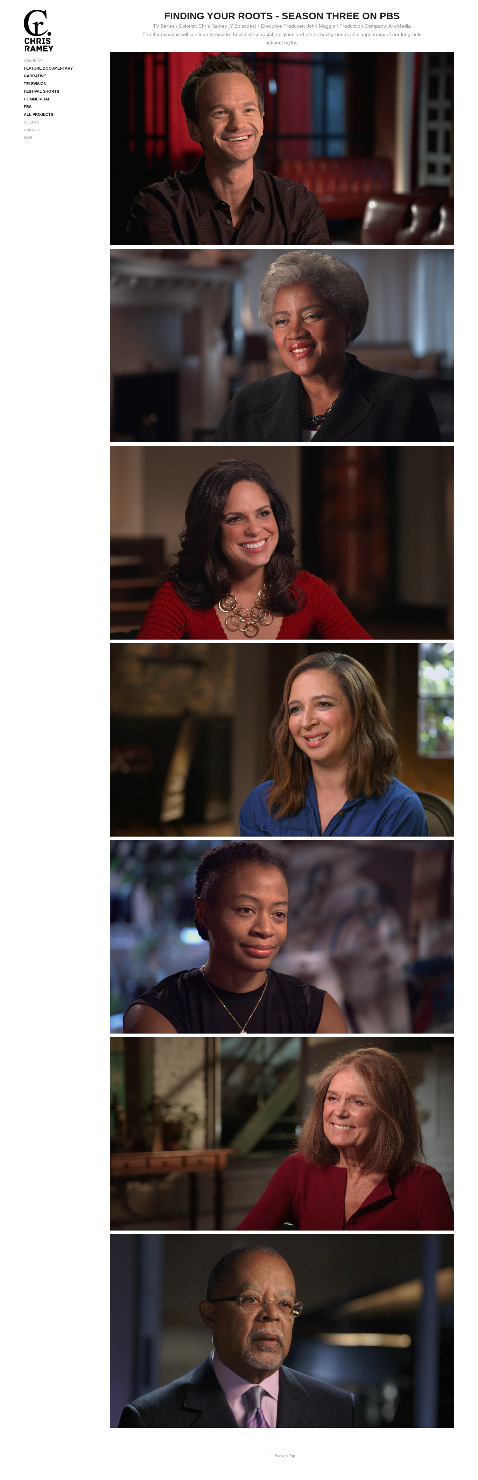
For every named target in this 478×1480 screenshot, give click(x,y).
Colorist (33, 61)
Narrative (35, 76)
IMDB (28, 138)
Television (35, 84)
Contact (32, 130)
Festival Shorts (41, 91)
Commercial (37, 99)
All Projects (38, 114)
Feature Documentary (48, 68)
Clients (31, 122)
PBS (27, 107)
